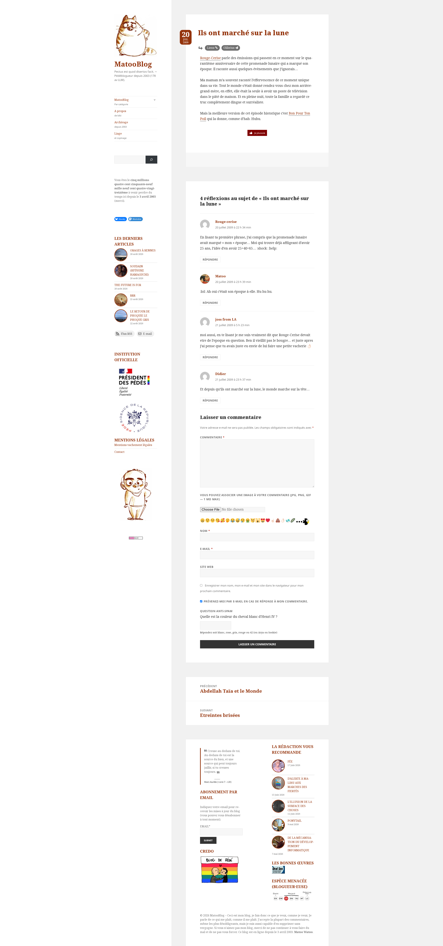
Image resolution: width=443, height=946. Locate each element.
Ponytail (295, 821)
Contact (119, 452)
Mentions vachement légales (133, 445)
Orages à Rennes (143, 250)
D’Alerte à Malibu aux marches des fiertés (298, 785)
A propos (120, 113)
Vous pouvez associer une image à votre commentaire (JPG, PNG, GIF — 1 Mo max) (255, 497)
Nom (205, 531)
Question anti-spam (216, 611)
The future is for (127, 285)
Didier (220, 374)
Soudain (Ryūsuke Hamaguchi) (139, 270)
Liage (120, 136)
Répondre (210, 259)
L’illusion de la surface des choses (300, 806)
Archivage (121, 124)
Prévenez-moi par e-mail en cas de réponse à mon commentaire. (256, 601)
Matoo (220, 276)
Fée (290, 761)
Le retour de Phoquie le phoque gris (140, 316)
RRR (132, 295)
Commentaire (212, 437)
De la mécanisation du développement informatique (301, 844)
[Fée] (278, 765)
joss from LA (225, 319)
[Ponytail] (278, 825)
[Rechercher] (151, 160)
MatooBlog (133, 64)
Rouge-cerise (226, 221)
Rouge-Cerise (210, 58)
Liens (210, 48)
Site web (206, 567)
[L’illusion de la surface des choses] (278, 806)
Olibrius (228, 48)
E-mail (206, 549)
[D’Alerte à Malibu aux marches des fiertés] (278, 783)
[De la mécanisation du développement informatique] (278, 842)
